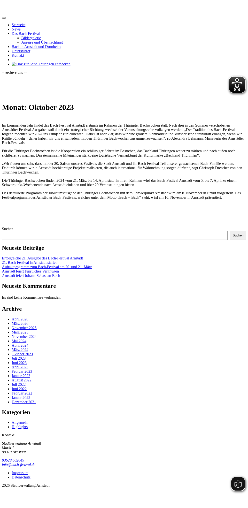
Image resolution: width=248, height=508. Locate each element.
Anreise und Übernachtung (42, 42)
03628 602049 (13, 460)
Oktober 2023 (22, 354)
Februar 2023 (22, 371)
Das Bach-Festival (26, 33)
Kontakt (18, 55)
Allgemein (20, 422)
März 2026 (20, 323)
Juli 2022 (19, 384)
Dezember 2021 (24, 402)
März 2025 (20, 332)
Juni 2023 (19, 363)
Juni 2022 (19, 389)
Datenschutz (21, 477)
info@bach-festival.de (18, 465)
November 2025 (24, 328)
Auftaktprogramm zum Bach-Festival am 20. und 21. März (47, 267)
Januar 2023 (21, 376)
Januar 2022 (21, 397)
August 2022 (21, 380)
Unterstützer (21, 51)
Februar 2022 (22, 393)
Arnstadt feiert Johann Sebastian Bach (31, 275)
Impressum (20, 473)
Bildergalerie (31, 38)
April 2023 (20, 367)
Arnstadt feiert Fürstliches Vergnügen (30, 271)
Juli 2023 (19, 358)
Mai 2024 (19, 341)
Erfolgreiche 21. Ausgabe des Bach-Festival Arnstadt (42, 258)
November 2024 (24, 336)
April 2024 (20, 345)
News (16, 29)
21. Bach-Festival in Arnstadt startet (29, 262)
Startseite (18, 25)
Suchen (7, 229)
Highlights (20, 427)
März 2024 (20, 350)
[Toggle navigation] (4, 18)
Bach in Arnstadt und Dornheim (36, 47)
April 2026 (20, 319)
